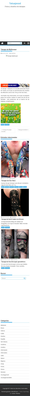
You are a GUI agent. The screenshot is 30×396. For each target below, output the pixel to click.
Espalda (7, 187)
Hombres (7, 124)
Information (4, 353)
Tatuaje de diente (22, 129)
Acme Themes (16, 393)
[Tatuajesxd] (2, 43)
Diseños (3, 336)
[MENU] (28, 43)
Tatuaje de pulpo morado (6, 130)
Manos (2, 358)
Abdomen (3, 325)
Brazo (2, 124)
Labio (2, 355)
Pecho (21, 187)
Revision (3, 372)
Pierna (25, 187)
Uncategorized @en (6, 377)
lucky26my (13, 53)
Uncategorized (5, 375)
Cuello (2, 333)
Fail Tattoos (4, 341)
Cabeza (3, 330)
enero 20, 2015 (5, 217)
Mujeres (16, 187)
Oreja (2, 364)
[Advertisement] (15, 26)
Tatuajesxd (15, 3)
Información (4, 350)
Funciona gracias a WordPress (9, 391)
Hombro (11, 187)
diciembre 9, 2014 (6, 259)
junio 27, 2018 (5, 178)
